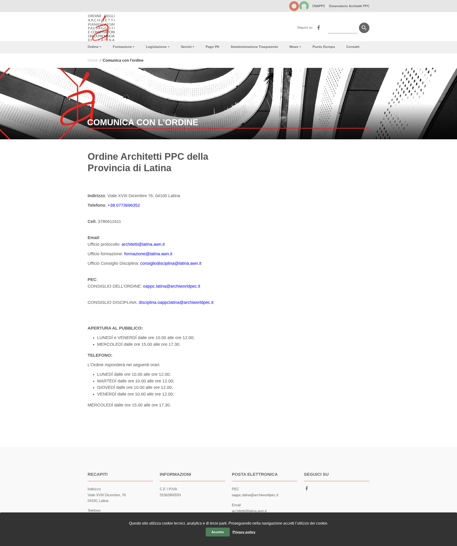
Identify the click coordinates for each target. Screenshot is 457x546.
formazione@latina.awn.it (148, 253)
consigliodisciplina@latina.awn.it (170, 263)
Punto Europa (324, 47)
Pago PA (212, 47)
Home (93, 60)
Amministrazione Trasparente (254, 47)
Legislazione (156, 47)
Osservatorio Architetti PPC (348, 6)
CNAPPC (318, 6)
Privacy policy (244, 532)
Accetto (217, 532)
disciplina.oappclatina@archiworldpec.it (176, 302)
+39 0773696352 (124, 205)
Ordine (93, 47)
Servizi (186, 47)
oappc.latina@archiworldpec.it (171, 286)
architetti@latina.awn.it (143, 244)
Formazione (122, 47)
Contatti (352, 47)
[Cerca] (364, 28)
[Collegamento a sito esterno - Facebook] (318, 27)
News (293, 47)
